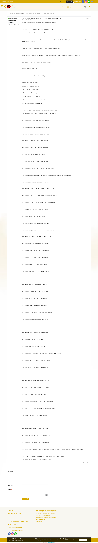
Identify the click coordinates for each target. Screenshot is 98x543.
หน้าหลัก (19, 7)
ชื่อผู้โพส (10, 485)
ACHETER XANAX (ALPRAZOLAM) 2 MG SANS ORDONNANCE (39, 13)
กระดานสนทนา (12, 13)
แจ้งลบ (88, 18)
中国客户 (69, 7)
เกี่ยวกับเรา (26, 7)
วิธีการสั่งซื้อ (43, 7)
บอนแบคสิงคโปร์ (39, 521)
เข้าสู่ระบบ (62, 1)
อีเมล (10, 489)
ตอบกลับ (26, 499)
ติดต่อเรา (62, 7)
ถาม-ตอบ (19, 13)
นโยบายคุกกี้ (20, 540)
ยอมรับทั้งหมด (83, 539)
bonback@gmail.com (17, 527)
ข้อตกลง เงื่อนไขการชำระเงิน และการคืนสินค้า (46, 517)
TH (94, 2)
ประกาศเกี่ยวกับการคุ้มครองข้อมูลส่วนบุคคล (45, 514)
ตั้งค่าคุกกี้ (75, 539)
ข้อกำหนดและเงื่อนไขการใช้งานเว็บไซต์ (44, 512)
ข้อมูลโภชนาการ (78, 7)
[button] (85, 7)
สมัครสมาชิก (69, 1)
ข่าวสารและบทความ (53, 7)
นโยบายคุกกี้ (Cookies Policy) (43, 515)
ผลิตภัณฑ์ (34, 7)
